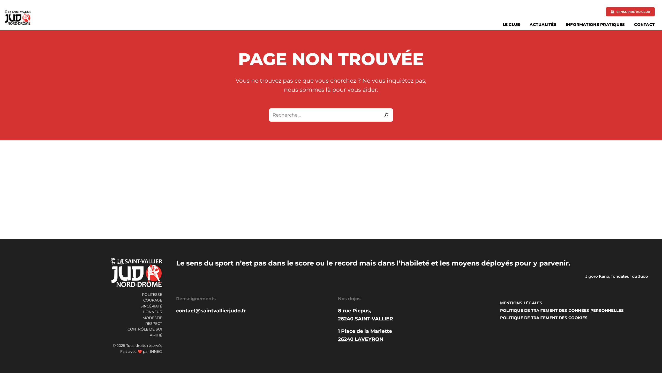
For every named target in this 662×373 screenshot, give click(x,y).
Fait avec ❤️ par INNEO (141, 351)
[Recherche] (386, 115)
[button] (630, 11)
